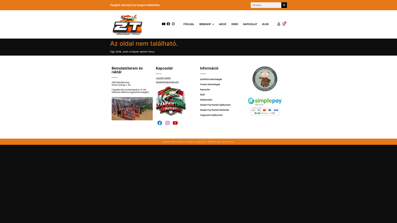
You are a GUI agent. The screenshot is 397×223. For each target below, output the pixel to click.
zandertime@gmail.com (167, 82)
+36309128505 (163, 78)
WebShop (205, 24)
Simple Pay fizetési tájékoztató (215, 105)
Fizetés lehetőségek (210, 84)
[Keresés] (284, 5)
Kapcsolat (250, 24)
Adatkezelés (206, 99)
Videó (234, 24)
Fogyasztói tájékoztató (211, 115)
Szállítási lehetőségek (211, 79)
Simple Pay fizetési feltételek (214, 110)
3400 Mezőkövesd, (121, 82)
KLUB (265, 24)
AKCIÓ (222, 24)
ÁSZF (202, 94)
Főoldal (188, 24)
